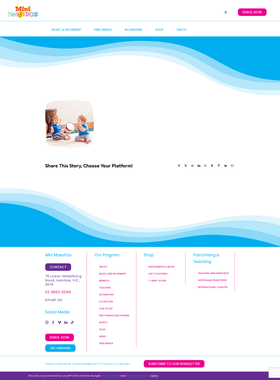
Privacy (50, 363)
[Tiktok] (72, 322)
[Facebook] (53, 322)
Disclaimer (64, 363)
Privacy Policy (110, 375)
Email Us (53, 299)
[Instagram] (47, 322)
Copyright (124, 363)
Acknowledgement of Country (94, 363)
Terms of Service (138, 375)
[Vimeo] (59, 322)
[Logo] (22, 12)
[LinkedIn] (66, 322)
